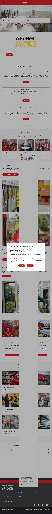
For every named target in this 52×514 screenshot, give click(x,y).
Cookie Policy (37, 258)
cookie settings (39, 260)
